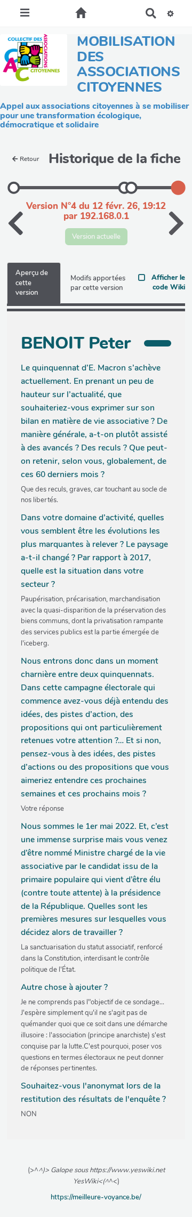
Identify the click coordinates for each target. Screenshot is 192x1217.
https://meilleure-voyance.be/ (96, 1197)
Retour (29, 159)
